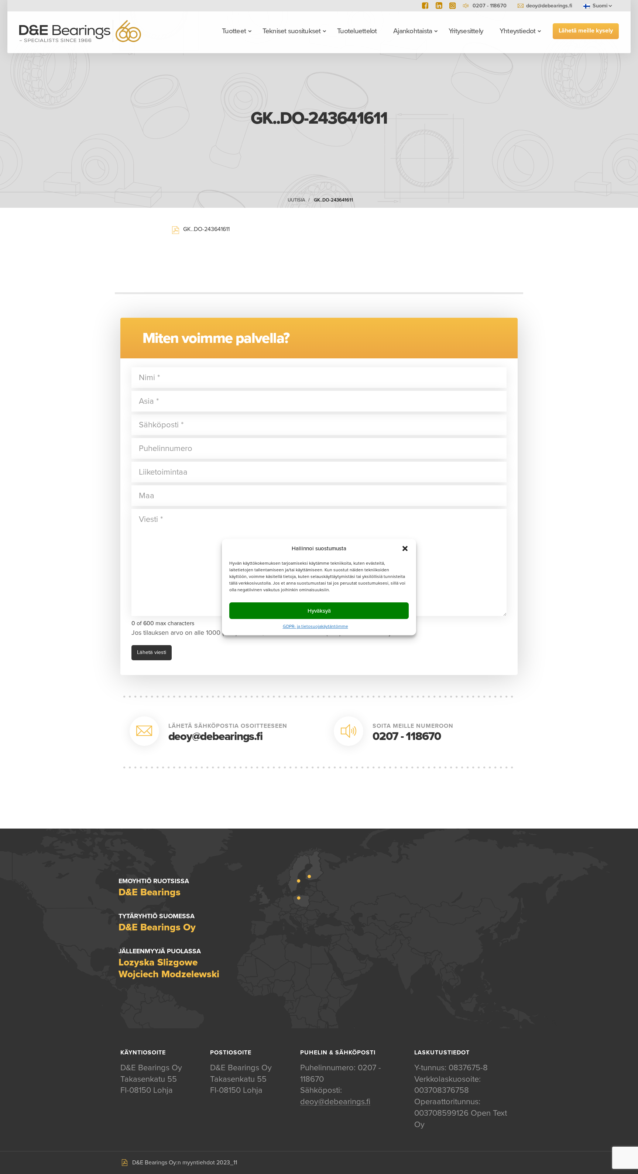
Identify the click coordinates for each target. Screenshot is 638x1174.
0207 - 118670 (407, 736)
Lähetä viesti (151, 652)
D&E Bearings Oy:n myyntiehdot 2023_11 (184, 1162)
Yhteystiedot (518, 31)
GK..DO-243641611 (333, 200)
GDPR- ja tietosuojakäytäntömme (315, 626)
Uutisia (296, 200)
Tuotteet (234, 31)
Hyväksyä (319, 610)
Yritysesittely (466, 31)
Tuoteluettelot (357, 31)
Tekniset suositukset (292, 31)
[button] (405, 548)
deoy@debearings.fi (549, 6)
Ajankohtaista (412, 31)
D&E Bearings (80, 31)
